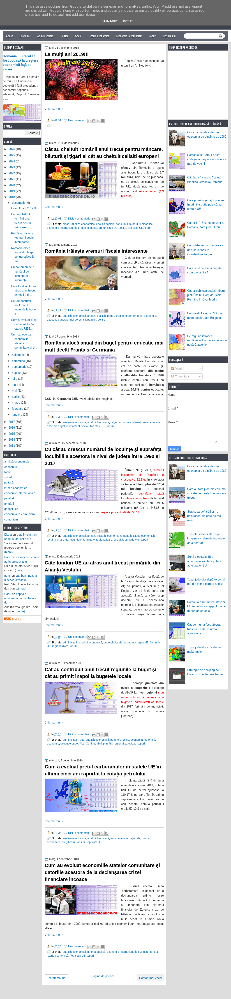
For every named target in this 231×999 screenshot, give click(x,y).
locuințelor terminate (82, 539)
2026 (12, 149)
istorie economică (144, 535)
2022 (12, 173)
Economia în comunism (129, 35)
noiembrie (18, 354)
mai (15, 390)
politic (101, 319)
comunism (11, 519)
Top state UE (135, 227)
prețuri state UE (108, 227)
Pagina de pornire (102, 976)
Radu (7, 557)
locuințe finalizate (57, 539)
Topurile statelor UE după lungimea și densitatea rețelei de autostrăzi (206, 538)
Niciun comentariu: (80, 218)
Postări (179, 368)
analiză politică (96, 315)
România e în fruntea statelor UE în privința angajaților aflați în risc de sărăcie (206, 606)
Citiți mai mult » (54, 108)
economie (150, 315)
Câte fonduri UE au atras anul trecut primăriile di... (23, 290)
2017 (12, 421)
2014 (12, 439)
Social (78, 35)
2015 (12, 433)
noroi (7, 575)
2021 (12, 179)
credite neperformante (129, 315)
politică (9, 482)
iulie (15, 378)
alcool (66, 223)
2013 (12, 445)
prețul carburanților (73, 842)
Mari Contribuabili (91, 743)
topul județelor (131, 539)
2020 (12, 185)
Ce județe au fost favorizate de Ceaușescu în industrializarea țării (205, 250)
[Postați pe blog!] (94, 121)
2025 (12, 155)
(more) (8, 552)
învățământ (73, 426)
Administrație (45, 35)
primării (107, 743)
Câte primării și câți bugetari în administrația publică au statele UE (205, 205)
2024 (12, 161)
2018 (12, 197)
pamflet (91, 319)
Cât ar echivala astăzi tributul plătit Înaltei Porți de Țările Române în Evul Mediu (206, 295)
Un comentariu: (78, 120)
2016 (12, 427)
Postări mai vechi (150, 978)
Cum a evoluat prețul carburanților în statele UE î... (24, 324)
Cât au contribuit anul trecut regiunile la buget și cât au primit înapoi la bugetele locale (100, 673)
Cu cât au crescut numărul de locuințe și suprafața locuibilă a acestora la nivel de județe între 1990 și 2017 (103, 456)
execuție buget (56, 319)
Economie (25, 35)
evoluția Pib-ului (148, 951)
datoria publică (96, 951)
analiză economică (83, 223)
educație (155, 422)
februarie (18, 408)
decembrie (19, 202)
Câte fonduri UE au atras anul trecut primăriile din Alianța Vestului (102, 566)
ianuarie (17, 414)
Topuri (152, 35)
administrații (70, 642)
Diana (8, 534)
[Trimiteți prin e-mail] (89, 121)
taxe (133, 743)
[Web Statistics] (13, 619)
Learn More (109, 21)
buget (110, 315)
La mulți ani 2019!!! (67, 54)
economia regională (119, 535)
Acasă (9, 35)
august (17, 373)
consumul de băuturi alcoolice (134, 223)
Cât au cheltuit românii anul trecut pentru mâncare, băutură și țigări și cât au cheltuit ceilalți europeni (104, 152)
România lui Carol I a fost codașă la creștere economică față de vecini (206, 159)
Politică (64, 35)
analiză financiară (98, 422)
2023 (12, 167)
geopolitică (11, 509)
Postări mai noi (56, 978)
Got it (128, 21)
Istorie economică (99, 35)
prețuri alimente (87, 227)
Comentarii (181, 376)
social (122, 227)
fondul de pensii (76, 319)
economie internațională (62, 227)
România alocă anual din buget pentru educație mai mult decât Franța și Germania (104, 346)
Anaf (81, 739)
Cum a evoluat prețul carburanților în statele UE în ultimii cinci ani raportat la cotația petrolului (103, 770)
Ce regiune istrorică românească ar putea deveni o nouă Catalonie (207, 340)
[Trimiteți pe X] (98, 121)
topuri (147, 227)
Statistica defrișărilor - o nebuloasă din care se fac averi (204, 516)
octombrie (19, 361)
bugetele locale (113, 642)
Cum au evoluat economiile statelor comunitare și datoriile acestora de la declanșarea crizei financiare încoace (102, 872)
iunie (15, 384)
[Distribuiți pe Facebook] (102, 121)
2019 (12, 191)
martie (16, 402)
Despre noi (169, 35)
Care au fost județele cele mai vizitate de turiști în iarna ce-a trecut (206, 493)
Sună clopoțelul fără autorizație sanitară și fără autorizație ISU (204, 561)
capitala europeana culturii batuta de (20, 598)
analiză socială (105, 223)
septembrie (19, 366)
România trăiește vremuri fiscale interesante (96, 251)
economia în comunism (19, 514)
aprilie (16, 396)
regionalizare (104, 539)
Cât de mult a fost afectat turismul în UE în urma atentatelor (204, 629)
